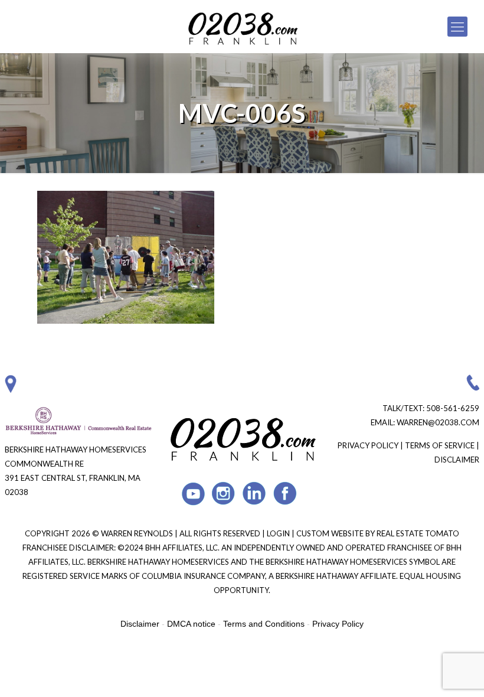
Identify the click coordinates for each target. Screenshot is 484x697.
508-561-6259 (452, 408)
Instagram (224, 493)
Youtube (193, 493)
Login (279, 533)
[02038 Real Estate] (242, 26)
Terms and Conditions (264, 623)
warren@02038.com (438, 422)
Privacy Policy (368, 445)
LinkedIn (255, 493)
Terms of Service (440, 445)
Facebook (285, 493)
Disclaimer (456, 459)
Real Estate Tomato (418, 533)
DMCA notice (191, 623)
